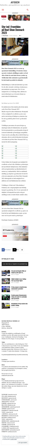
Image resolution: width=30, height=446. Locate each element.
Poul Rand (5, 35)
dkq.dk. (22, 338)
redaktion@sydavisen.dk (7, 375)
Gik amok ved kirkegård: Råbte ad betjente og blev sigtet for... (18, 271)
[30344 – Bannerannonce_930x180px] (15, 62)
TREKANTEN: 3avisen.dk (8, 401)
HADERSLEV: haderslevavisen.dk (10, 410)
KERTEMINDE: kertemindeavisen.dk (11, 430)
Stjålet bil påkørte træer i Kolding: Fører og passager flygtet (18, 279)
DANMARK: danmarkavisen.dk (9, 394)
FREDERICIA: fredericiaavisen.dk (10, 415)
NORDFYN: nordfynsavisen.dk (9, 431)
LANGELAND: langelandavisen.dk (10, 428)
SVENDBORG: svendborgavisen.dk (10, 426)
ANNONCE (15, 59)
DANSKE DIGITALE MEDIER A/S (11, 321)
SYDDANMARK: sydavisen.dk (9, 400)
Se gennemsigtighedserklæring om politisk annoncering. (15, 354)
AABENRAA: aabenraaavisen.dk (9, 414)
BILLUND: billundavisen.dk (8, 405)
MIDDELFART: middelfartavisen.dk (10, 421)
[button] (3, 10)
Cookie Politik (13, 439)
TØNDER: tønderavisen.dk (8, 408)
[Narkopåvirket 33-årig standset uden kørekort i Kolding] (6, 306)
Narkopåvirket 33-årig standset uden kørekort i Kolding (19, 304)
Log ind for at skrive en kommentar (15, 264)
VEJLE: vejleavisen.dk (7, 419)
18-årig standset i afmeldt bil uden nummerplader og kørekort (19, 288)
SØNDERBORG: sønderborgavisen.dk (11, 407)
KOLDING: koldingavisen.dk (9, 417)
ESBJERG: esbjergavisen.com (9, 403)
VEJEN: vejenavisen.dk (7, 412)
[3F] (15, 233)
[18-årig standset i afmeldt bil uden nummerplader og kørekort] (6, 289)
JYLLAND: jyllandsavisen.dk (9, 396)
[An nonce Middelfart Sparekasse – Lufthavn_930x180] (15, 18)
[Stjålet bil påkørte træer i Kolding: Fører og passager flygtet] (6, 281)
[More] (22, 249)
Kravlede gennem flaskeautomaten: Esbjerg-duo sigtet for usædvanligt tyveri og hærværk (19, 296)
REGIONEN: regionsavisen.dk (9, 398)
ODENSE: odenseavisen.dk (8, 423)
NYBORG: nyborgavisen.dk (8, 424)
